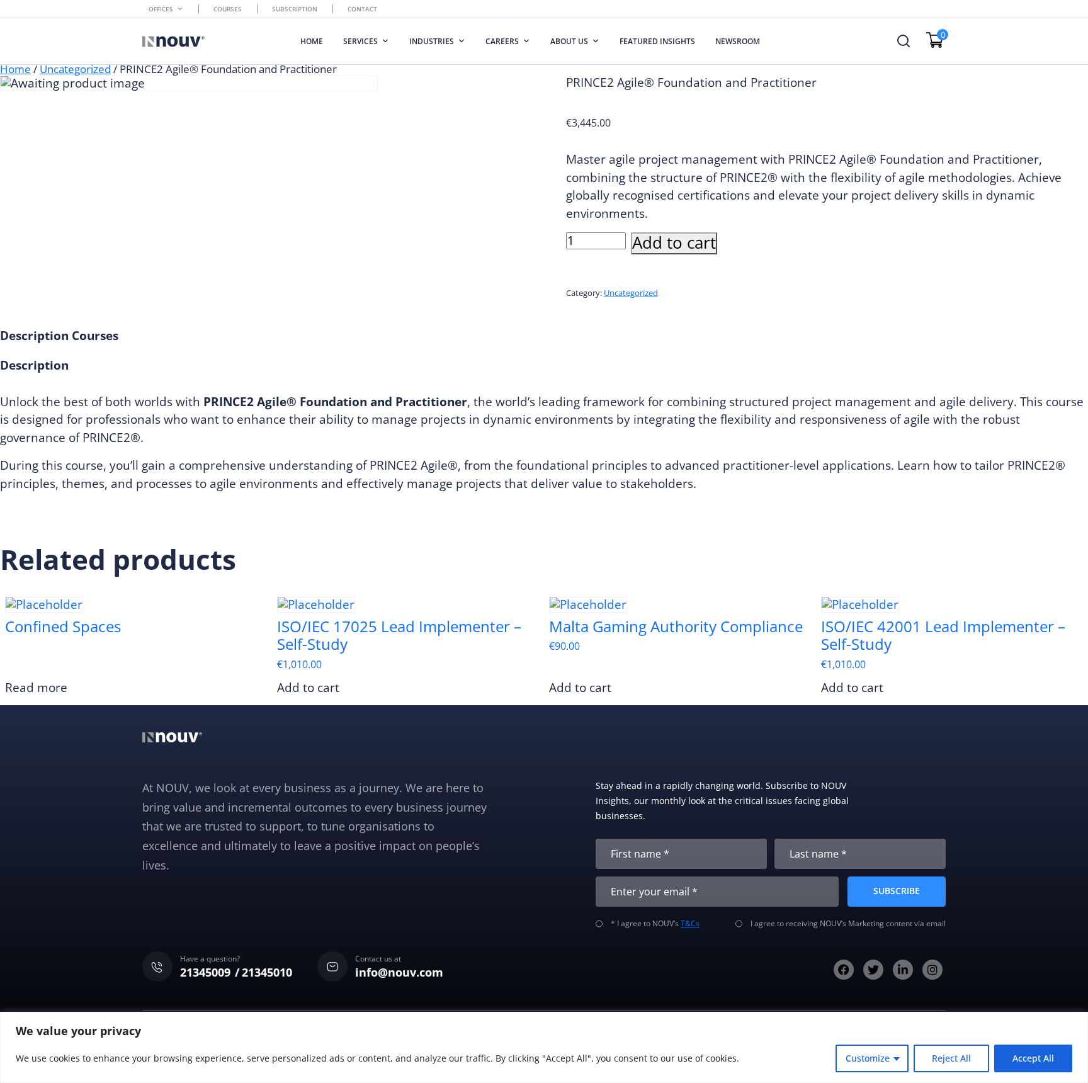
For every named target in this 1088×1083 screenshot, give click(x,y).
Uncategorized (75, 69)
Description (34, 336)
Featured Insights (657, 41)
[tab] (34, 336)
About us (569, 41)
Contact (362, 8)
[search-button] (903, 40)
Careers (502, 41)
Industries (431, 41)
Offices (161, 8)
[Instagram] (932, 970)
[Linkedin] (903, 970)
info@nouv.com (399, 972)
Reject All (951, 1058)
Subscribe (896, 891)
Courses (227, 8)
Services (360, 41)
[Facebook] (844, 970)
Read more (36, 688)
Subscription (294, 8)
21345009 (205, 972)
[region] (544, 1047)
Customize (868, 1058)
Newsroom (737, 41)
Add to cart (674, 243)
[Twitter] (873, 970)
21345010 (267, 972)
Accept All (1033, 1058)
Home (311, 41)
